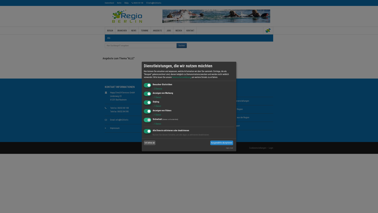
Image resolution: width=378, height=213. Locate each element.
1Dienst (157, 97)
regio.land (229, 148)
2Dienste (157, 89)
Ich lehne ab (150, 143)
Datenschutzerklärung (181, 77)
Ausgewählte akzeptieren (221, 143)
